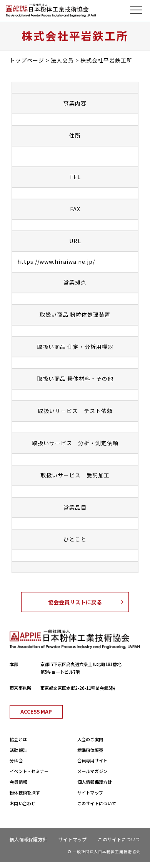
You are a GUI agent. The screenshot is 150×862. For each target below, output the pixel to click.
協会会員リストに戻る (75, 602)
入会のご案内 (90, 739)
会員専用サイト (92, 760)
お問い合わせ (23, 803)
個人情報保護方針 (94, 782)
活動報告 (18, 750)
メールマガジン (92, 771)
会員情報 (18, 782)
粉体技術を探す (25, 793)
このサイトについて (97, 803)
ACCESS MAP (36, 711)
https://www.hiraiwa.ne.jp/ (56, 261)
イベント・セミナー (29, 771)
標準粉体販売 (90, 750)
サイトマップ (90, 793)
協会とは (18, 739)
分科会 (16, 760)
